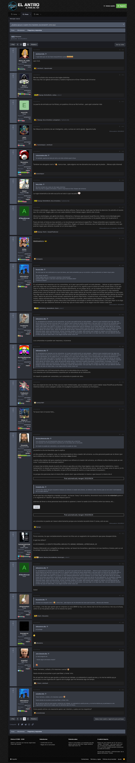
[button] (19, 14)
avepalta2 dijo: (40, 694)
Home (15, 14)
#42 (123, 75)
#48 (123, 238)
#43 (123, 101)
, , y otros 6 (50, 95)
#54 (123, 434)
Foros (26, 14)
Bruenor (15, 38)
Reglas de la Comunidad (48, 744)
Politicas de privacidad (109, 759)
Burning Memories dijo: (43, 438)
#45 (123, 151)
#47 (123, 207)
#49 (123, 265)
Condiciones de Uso (46, 742)
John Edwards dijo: (41, 653)
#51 (123, 346)
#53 (123, 409)
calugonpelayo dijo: (41, 155)
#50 (123, 314)
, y (47, 232)
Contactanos (85, 759)
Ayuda (119, 759)
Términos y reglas (95, 759)
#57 (123, 595)
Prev (13, 44)
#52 (123, 382)
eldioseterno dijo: (41, 319)
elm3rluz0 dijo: (40, 54)
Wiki (37, 14)
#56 (123, 564)
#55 (123, 533)
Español (14, 759)
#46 (123, 180)
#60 (123, 689)
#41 (123, 49)
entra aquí (52, 25)
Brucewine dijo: (40, 599)
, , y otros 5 (51, 308)
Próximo (33, 44)
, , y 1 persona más (53, 120)
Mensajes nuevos (15, 18)
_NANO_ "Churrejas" (103, 744)
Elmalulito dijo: (40, 487)
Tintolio (111, 753)
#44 (123, 126)
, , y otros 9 (54, 557)
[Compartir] (120, 50)
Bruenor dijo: (39, 269)
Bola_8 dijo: (39, 184)
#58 (123, 622)
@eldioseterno (38, 241)
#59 (123, 649)
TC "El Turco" (117, 742)
